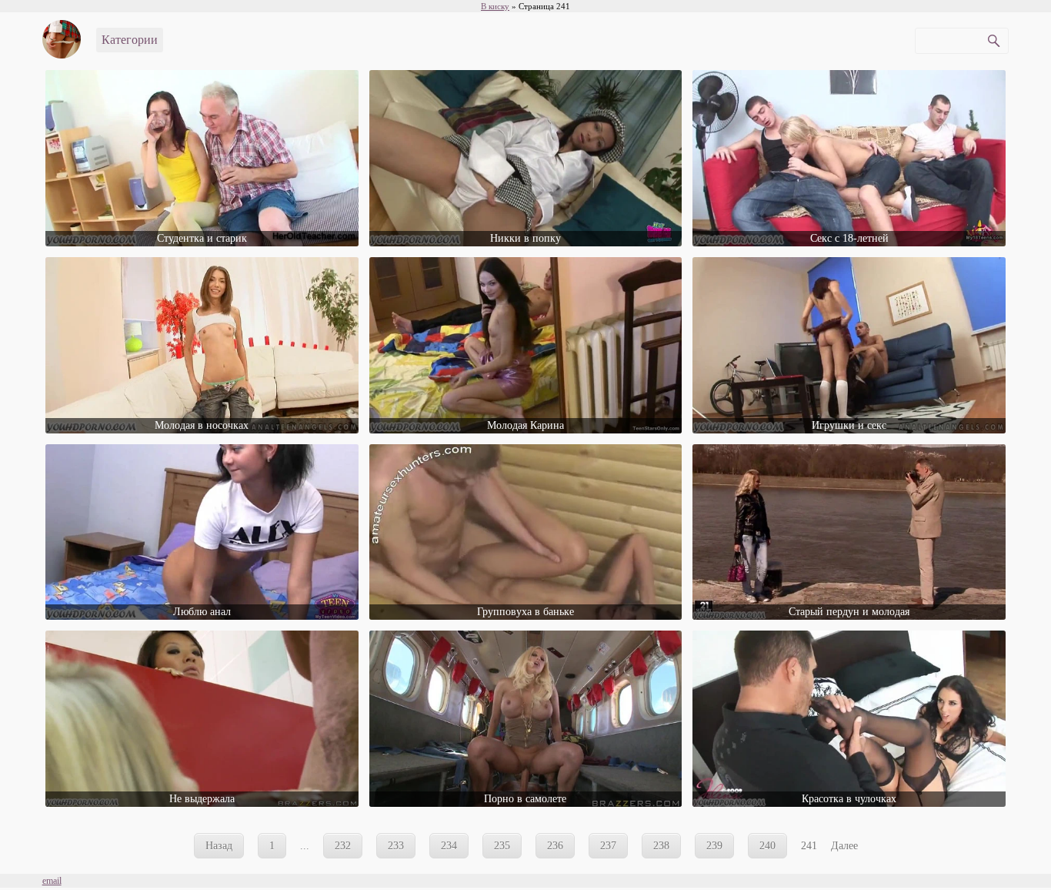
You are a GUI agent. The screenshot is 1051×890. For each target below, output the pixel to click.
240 (767, 846)
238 (661, 846)
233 (396, 846)
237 (608, 846)
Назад (218, 846)
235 (502, 846)
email (52, 880)
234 (449, 846)
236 (555, 846)
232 (343, 846)
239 (714, 846)
